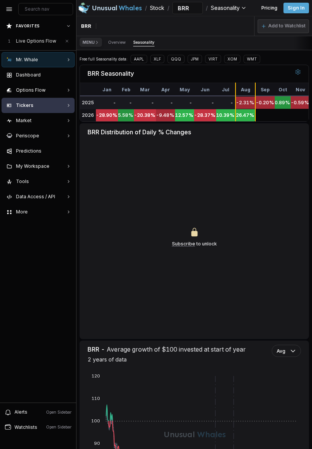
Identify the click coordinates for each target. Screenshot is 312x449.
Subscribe (183, 244)
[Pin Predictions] (67, 151)
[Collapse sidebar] (9, 9)
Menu (89, 42)
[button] (283, 26)
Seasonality (143, 42)
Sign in (296, 8)
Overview (117, 42)
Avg (281, 351)
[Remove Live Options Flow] (67, 41)
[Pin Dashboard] (67, 75)
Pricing (269, 8)
